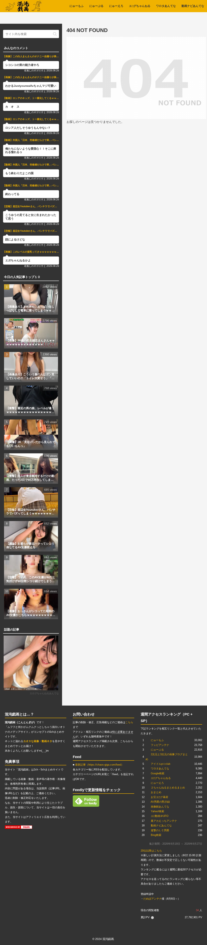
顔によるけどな (15, 239)
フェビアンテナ (160, 745)
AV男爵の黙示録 (160, 801)
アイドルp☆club (160, 763)
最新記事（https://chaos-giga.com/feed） (99, 764)
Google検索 (157, 773)
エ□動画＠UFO (159, 815)
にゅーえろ (157, 782)
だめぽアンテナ (152, 898)
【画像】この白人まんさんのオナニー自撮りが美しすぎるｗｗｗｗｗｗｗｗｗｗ (31, 56)
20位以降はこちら (151, 850)
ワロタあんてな (160, 768)
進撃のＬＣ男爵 (160, 830)
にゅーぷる (157, 749)
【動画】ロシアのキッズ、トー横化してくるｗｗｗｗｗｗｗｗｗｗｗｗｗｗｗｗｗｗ (31, 98)
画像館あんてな (160, 806)
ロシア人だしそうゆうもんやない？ (28, 127)
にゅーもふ (157, 740)
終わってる (12, 194)
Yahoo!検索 (157, 811)
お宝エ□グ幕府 (159, 797)
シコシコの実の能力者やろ (22, 65)
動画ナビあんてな (161, 825)
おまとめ (156, 792)
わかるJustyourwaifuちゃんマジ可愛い (30, 85)
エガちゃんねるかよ (18, 260)
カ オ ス (12, 106)
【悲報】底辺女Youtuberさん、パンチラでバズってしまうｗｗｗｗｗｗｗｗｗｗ (31, 206)
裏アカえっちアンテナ (164, 820)
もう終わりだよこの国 (19, 173)
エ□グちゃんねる (161, 778)
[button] (54, 34)
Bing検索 (156, 835)
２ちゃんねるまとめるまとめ (168, 787)
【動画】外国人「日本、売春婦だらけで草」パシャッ (31, 140)
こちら (129, 722)
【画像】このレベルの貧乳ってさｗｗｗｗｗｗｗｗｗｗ (31, 251)
